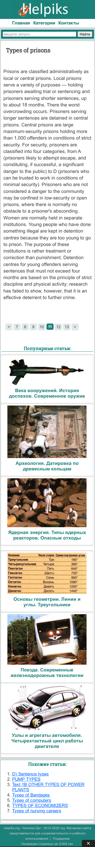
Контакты (68, 22)
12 (58, 327)
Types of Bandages (31, 795)
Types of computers (31, 800)
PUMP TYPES (26, 779)
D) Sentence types (30, 774)
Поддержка (61, 838)
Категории (44, 22)
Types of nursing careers (36, 810)
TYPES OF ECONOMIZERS (40, 805)
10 (42, 327)
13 (67, 327)
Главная (21, 22)
